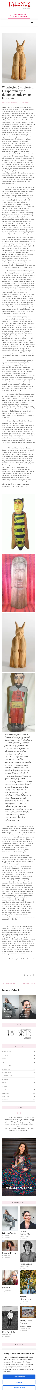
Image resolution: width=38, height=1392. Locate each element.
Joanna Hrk (7, 1287)
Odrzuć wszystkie (19, 1387)
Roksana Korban (9, 1253)
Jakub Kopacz (26, 1263)
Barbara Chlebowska (25, 1298)
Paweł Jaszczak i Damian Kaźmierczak (27, 1323)
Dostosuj (19, 1382)
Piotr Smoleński (9, 1332)
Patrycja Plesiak (8, 1010)
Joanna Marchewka (27, 1010)
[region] (19, 1371)
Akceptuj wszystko (19, 1377)
